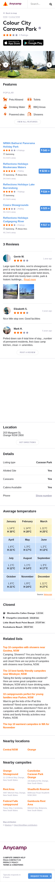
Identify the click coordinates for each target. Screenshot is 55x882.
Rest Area (8, 789)
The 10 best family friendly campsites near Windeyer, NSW (24, 672)
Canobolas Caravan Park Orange (35, 774)
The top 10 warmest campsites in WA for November (26, 726)
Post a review (27, 352)
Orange (32, 749)
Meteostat (48, 594)
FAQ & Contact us (12, 860)
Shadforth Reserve (38, 789)
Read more (30, 279)
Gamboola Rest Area (36, 803)
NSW (5, 17)
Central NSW (14, 17)
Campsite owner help (14, 858)
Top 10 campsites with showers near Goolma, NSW (24, 649)
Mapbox (8, 825)
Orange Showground (10, 772)
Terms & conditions (13, 865)
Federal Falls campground (10, 803)
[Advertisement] (27, 390)
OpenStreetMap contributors (25, 825)
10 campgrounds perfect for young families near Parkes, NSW (23, 696)
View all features (27, 122)
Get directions (27, 442)
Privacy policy (10, 862)
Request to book (40, 876)
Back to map (11, 13)
